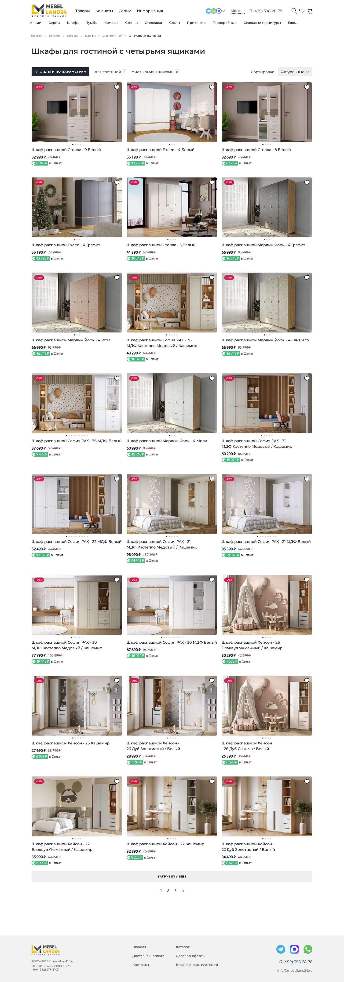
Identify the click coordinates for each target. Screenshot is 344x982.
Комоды (111, 23)
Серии (54, 23)
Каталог (183, 947)
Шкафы (73, 23)
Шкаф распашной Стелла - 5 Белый (161, 245)
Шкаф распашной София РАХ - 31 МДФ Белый (266, 541)
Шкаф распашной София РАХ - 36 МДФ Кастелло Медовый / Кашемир (162, 343)
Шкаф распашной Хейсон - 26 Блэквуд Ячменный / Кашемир (252, 645)
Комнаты (104, 11)
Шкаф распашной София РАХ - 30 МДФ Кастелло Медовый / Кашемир (67, 645)
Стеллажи (153, 23)
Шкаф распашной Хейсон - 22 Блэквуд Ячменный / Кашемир (62, 847)
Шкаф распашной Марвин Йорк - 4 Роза (71, 340)
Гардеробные (225, 23)
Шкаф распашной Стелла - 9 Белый (66, 150)
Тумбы (91, 23)
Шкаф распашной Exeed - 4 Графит (66, 245)
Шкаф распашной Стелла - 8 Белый (256, 150)
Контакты (140, 965)
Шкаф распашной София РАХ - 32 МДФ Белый (76, 541)
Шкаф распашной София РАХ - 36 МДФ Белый (77, 441)
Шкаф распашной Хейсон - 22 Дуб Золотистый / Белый (248, 847)
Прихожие (196, 23)
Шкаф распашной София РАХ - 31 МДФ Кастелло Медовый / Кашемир (162, 544)
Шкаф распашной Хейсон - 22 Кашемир (165, 844)
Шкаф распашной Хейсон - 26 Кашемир (71, 743)
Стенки (131, 23)
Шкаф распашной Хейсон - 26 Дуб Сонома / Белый (247, 746)
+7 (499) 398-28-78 (265, 11)
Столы (174, 23)
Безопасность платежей (197, 965)
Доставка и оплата (148, 956)
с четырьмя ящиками (155, 72)
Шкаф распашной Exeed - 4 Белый (160, 150)
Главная (139, 947)
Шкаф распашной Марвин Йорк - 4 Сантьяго (265, 340)
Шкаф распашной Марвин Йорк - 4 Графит (263, 245)
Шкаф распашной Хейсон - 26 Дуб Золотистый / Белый (153, 746)
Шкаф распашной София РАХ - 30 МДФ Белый (172, 642)
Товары (82, 11)
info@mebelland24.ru (294, 970)
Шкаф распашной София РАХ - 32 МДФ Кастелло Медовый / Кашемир (257, 444)
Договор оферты (190, 956)
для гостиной (110, 72)
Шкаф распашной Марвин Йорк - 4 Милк (167, 441)
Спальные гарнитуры (262, 23)
